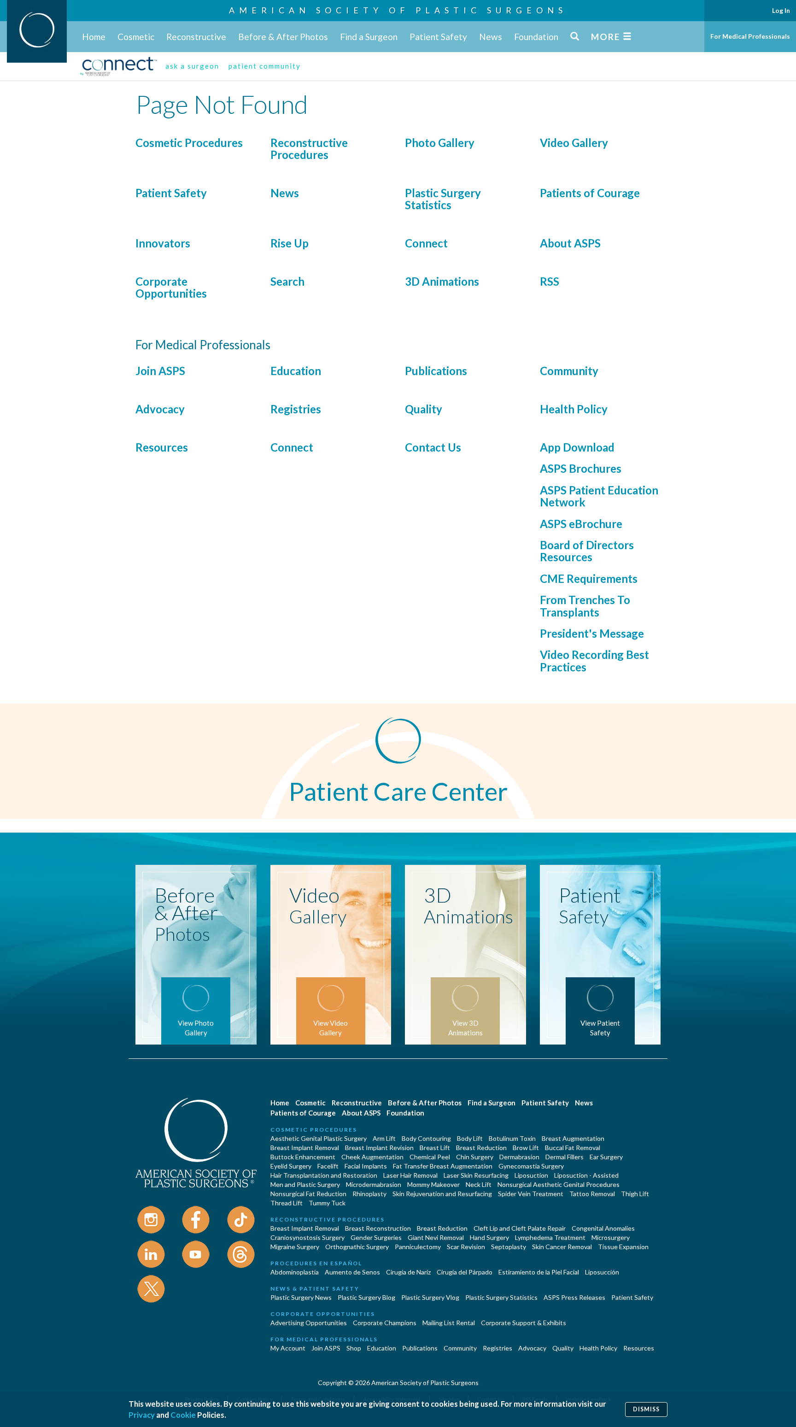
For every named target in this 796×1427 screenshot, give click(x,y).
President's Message (592, 633)
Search (287, 281)
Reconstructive (196, 36)
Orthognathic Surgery (357, 1247)
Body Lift (470, 1138)
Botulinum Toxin (512, 1138)
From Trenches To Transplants (585, 605)
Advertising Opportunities (308, 1323)
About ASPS (570, 243)
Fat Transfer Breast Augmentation (442, 1166)
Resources (161, 447)
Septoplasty (508, 1247)
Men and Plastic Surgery (305, 1184)
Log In (781, 10)
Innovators (162, 243)
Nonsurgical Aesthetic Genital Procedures (559, 1184)
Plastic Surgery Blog (366, 1297)
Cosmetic (135, 36)
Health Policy (574, 409)
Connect (426, 243)
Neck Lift (479, 1184)
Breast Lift (435, 1147)
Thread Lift (286, 1203)
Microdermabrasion (373, 1184)
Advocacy (160, 409)
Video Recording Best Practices (594, 660)
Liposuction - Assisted (586, 1175)
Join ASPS (160, 370)
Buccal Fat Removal (572, 1147)
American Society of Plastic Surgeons (398, 10)
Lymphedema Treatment (550, 1237)
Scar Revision (466, 1247)
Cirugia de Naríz (408, 1272)
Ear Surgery (606, 1157)
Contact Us (433, 447)
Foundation (536, 36)
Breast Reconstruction (378, 1228)
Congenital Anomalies (603, 1228)
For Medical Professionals (750, 36)
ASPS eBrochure (581, 523)
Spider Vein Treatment (530, 1194)
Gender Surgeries (376, 1237)
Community (569, 370)
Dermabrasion (519, 1157)
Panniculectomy (418, 1247)
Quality (423, 409)
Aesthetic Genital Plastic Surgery (318, 1138)
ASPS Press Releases (574, 1297)
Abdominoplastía (294, 1272)
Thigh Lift (635, 1194)
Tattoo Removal (592, 1194)
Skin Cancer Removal (562, 1247)
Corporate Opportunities (171, 287)
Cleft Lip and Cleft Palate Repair (520, 1228)
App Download (577, 447)
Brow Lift (526, 1147)
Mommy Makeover (433, 1184)
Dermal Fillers (564, 1157)
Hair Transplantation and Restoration (323, 1175)
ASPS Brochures (580, 468)
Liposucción (602, 1272)
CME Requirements (589, 578)
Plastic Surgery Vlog (430, 1297)
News (490, 36)
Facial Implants (366, 1166)
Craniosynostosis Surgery (307, 1237)
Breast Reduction (481, 1147)
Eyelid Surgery (290, 1166)
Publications (436, 370)
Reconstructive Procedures (309, 148)
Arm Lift (384, 1138)
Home (93, 36)
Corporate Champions (384, 1323)
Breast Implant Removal (304, 1147)
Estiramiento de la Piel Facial (538, 1272)
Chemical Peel (430, 1157)
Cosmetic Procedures (189, 142)
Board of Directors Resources (587, 551)
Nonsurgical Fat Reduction (308, 1194)
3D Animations (442, 281)
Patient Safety (438, 36)
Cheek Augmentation (372, 1157)
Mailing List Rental (448, 1323)
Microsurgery (610, 1237)
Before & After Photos (283, 36)
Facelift (328, 1166)
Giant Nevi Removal (436, 1237)
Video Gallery (574, 142)
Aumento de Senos (352, 1272)
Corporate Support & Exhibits (523, 1323)
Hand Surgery (489, 1237)
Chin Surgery (474, 1157)
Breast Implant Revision (379, 1147)
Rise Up (289, 243)
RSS (549, 281)
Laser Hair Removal (410, 1175)
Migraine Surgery (294, 1247)
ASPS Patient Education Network (599, 496)
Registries (295, 409)
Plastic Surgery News (301, 1297)
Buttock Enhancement (302, 1157)
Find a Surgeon (369, 36)
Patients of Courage (590, 193)
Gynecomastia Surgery (531, 1166)
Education (295, 370)
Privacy (142, 1415)
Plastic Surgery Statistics (443, 198)
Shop (353, 1348)
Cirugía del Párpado (464, 1272)
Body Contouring (426, 1138)
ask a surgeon (192, 66)
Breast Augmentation (573, 1138)
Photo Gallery (439, 142)
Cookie (183, 1415)
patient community (264, 66)
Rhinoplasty (369, 1194)
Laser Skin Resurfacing (476, 1175)
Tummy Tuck (327, 1203)
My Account (287, 1348)
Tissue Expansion (623, 1247)
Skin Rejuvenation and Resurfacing (442, 1194)
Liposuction (531, 1175)
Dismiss (646, 1409)
